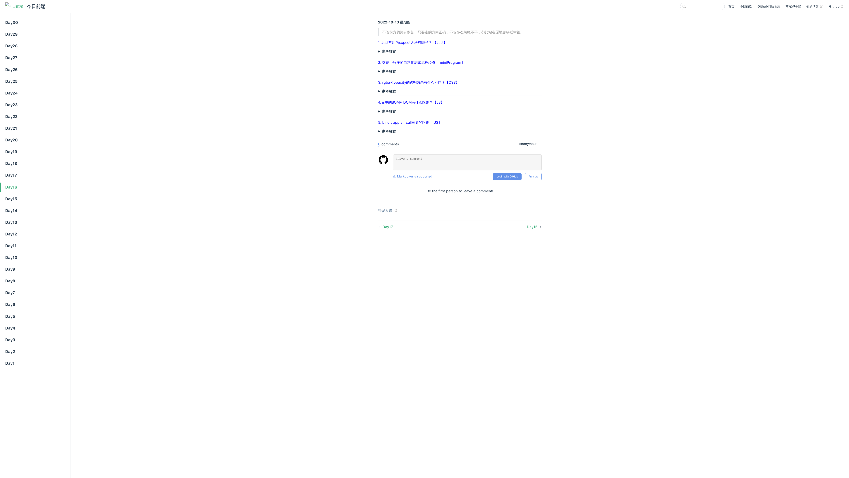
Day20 (11, 140)
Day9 (10, 269)
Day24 (11, 93)
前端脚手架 (793, 6)
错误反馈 (385, 210)
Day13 (11, 222)
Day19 (11, 151)
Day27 (11, 57)
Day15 (11, 199)
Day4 (10, 328)
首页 (731, 6)
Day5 (10, 316)
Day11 (11, 245)
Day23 (11, 104)
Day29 (11, 34)
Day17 (11, 175)
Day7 (10, 292)
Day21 (11, 128)
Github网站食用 (768, 6)
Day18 (11, 163)
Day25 (11, 81)
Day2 (10, 351)
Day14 (11, 210)
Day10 (11, 257)
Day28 (11, 46)
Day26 (11, 69)
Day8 (10, 281)
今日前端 (746, 6)
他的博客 (814, 6)
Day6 (10, 304)
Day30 (11, 22)
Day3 (10, 339)
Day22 (11, 116)
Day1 (10, 363)
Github (836, 6)
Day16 (11, 187)
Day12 (11, 234)
